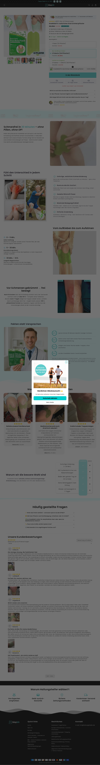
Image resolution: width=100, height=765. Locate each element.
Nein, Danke (50, 402)
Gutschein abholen (50, 398)
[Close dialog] (66, 362)
